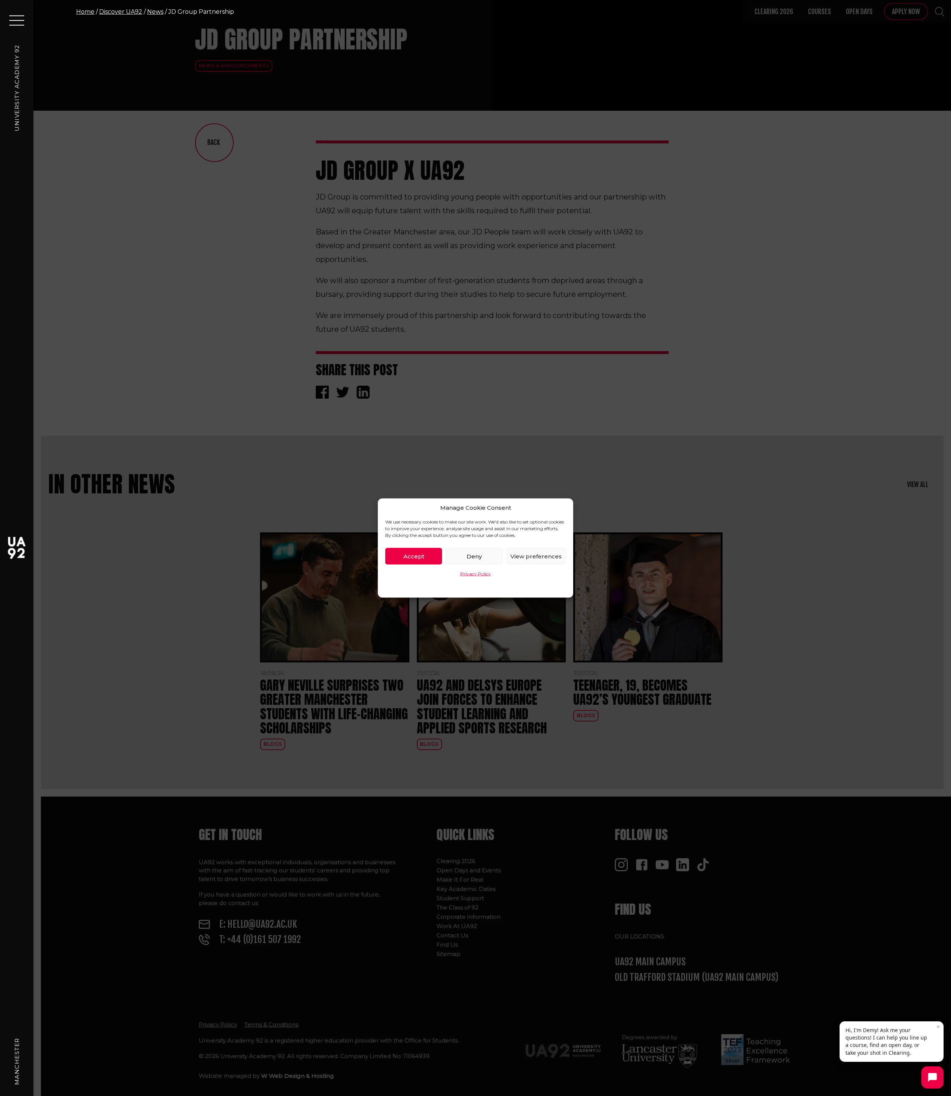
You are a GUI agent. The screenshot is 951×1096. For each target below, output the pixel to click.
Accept (413, 556)
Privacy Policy (475, 574)
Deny (474, 556)
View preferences (536, 556)
